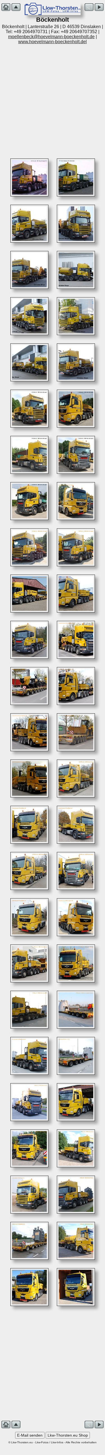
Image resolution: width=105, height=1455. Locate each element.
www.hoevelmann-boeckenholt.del (52, 41)
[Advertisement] (52, 99)
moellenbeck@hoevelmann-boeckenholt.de (51, 36)
